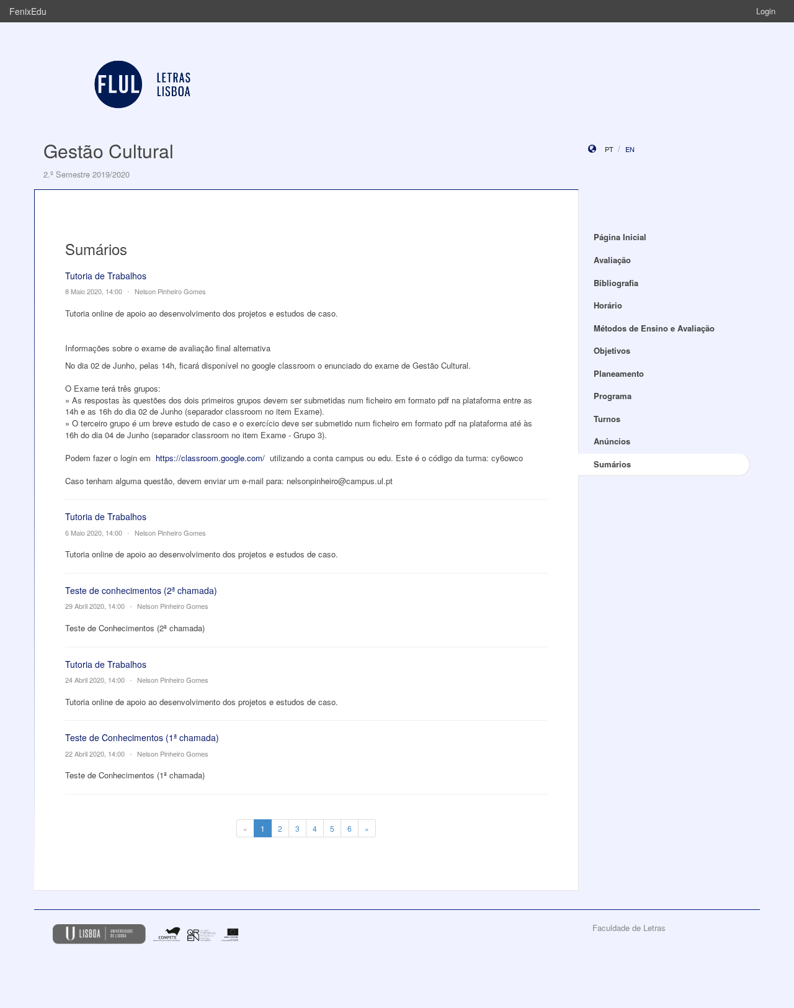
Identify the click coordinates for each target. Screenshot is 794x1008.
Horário (608, 305)
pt (609, 149)
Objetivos (612, 350)
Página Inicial (620, 237)
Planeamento (619, 373)
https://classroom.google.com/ (210, 458)
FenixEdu (28, 11)
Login (765, 11)
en (630, 149)
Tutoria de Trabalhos (105, 275)
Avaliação (612, 260)
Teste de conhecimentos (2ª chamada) (141, 590)
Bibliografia (616, 283)
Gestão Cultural (108, 150)
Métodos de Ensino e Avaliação (654, 328)
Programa (612, 396)
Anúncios (612, 441)
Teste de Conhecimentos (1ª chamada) (142, 737)
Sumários (612, 464)
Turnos (607, 419)
